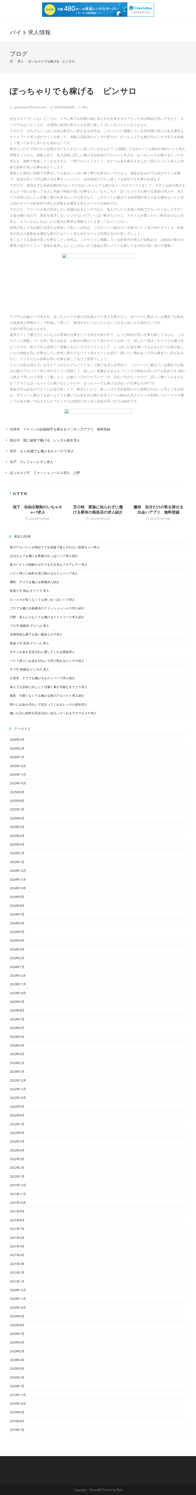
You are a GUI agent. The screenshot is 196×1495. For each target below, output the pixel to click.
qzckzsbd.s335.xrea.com (30, 107)
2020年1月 (17, 1386)
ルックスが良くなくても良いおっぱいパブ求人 (42, 599)
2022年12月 (18, 1080)
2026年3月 (17, 739)
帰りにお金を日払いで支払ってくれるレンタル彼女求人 (48, 704)
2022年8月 (17, 1115)
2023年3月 (17, 1054)
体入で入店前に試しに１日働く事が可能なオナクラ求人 (48, 687)
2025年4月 (17, 836)
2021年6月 (17, 1237)
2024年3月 (17, 949)
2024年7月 (17, 914)
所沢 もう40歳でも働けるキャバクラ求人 (42, 451)
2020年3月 (17, 1368)
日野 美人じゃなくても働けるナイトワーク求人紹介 (47, 617)
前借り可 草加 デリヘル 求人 (29, 643)
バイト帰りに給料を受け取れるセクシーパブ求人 (44, 573)
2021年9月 (17, 1211)
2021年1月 (17, 1281)
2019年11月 (18, 1395)
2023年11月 (18, 984)
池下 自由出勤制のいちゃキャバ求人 (37, 509)
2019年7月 (17, 1430)
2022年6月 (17, 1133)
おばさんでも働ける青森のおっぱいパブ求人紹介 (44, 556)
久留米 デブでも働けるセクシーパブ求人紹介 (42, 678)
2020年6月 (17, 1342)
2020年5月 (17, 1351)
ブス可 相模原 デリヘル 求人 (29, 625)
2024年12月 (18, 870)
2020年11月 (18, 1298)
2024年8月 (17, 905)
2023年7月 (17, 1019)
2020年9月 (17, 1316)
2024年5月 (17, 932)
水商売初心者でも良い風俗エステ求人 (36, 634)
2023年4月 (17, 1045)
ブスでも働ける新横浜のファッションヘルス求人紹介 (47, 608)
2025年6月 (17, 818)
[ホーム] (11, 61)
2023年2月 (17, 1063)
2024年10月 (18, 888)
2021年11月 (18, 1194)
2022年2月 (17, 1167)
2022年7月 (17, 1124)
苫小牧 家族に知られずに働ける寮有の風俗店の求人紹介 (98, 509)
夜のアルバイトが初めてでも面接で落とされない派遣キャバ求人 (55, 547)
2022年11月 (18, 1089)
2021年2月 (17, 1272)
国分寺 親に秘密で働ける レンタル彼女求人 (45, 440)
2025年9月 (17, 792)
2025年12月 (18, 766)
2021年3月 (17, 1264)
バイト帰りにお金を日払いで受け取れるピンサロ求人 (47, 661)
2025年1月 (17, 862)
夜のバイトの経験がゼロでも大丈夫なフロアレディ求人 (48, 564)
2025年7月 (17, 809)
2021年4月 (17, 1255)
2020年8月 (17, 1325)
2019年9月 (17, 1412)
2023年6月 (17, 1028)
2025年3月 (17, 844)
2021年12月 (18, 1185)
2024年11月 (18, 879)
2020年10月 (18, 1307)
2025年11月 (18, 774)
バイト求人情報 (30, 32)
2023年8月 (17, 1010)
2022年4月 (17, 1150)
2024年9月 (17, 897)
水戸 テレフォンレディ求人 (31, 462)
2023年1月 (17, 1071)
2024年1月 (17, 967)
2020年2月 (17, 1377)
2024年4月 (17, 940)
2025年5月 (17, 827)
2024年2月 (17, 958)
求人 (85, 107)
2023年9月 (17, 1001)
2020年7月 (17, 1334)
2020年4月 (17, 1360)
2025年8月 (17, 801)
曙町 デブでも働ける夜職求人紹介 (35, 582)
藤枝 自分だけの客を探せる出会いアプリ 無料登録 (158, 509)
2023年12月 (18, 975)
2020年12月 (18, 1290)
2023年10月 (18, 993)
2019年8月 (17, 1421)
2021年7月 (17, 1229)
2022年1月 (17, 1176)
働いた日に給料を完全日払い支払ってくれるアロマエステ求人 (53, 713)
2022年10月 (18, 1098)
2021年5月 (17, 1246)
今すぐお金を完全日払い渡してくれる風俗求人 (42, 652)
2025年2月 (17, 853)
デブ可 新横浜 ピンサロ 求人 (29, 669)
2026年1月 (17, 757)
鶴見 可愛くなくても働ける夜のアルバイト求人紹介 (47, 695)
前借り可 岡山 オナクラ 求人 (29, 590)
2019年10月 (18, 1403)
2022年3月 (17, 1159)
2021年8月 (17, 1220)
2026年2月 (17, 748)
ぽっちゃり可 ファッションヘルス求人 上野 (45, 472)
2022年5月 (17, 1141)
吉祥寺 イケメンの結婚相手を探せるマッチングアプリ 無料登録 (60, 429)
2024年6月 (17, 923)
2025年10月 (18, 783)
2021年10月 (18, 1202)
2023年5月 (17, 1037)
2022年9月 (17, 1106)
